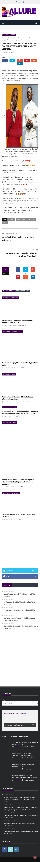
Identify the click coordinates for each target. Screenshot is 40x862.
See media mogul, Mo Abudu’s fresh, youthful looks (20, 364)
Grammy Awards (21, 219)
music (13, 374)
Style (21, 331)
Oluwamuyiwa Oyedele (23, 402)
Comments (23, 736)
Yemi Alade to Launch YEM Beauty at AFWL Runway (19, 26)
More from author (22, 291)
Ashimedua (23, 325)
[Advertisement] (20, 549)
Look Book (14, 331)
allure (16, 780)
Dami (19, 519)
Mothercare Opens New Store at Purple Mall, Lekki (23, 765)
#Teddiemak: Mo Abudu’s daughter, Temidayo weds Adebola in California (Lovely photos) (20, 412)
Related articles (8, 291)
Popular (13, 736)
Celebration (5, 34)
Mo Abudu (31, 219)
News (14, 422)
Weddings (13, 407)
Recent (4, 736)
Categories (5, 700)
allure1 (21, 368)
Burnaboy (11, 219)
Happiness (12, 34)
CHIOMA (18, 416)
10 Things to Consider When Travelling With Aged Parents (22, 754)
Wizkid (5, 222)
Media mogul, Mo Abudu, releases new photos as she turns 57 (17, 321)
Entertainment (14, 297)
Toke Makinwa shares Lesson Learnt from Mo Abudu (18, 515)
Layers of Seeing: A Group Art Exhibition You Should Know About (24, 776)
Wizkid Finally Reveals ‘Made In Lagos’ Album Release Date (17, 398)
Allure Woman (6, 331)
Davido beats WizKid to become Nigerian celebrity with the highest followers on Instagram (18, 481)
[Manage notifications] (35, 857)
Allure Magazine (7, 422)
